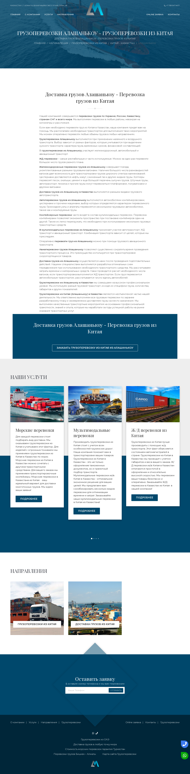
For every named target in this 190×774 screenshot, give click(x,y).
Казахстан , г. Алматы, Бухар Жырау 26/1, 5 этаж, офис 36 (38, 5)
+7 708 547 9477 (173, 5)
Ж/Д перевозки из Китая (91, 432)
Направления (65, 14)
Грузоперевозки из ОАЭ (95, 739)
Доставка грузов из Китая (95, 624)
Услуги (48, 14)
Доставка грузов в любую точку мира (95, 744)
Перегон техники (148, 430)
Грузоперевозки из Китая (37, 624)
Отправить (116, 690)
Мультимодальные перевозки (34, 432)
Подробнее (28, 511)
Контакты (174, 14)
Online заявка (154, 14)
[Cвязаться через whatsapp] (184, 755)
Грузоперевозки (71, 722)
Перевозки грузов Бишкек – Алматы (75, 754)
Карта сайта (109, 754)
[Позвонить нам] (184, 744)
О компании (32, 14)
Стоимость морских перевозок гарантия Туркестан (95, 749)
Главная (15, 14)
